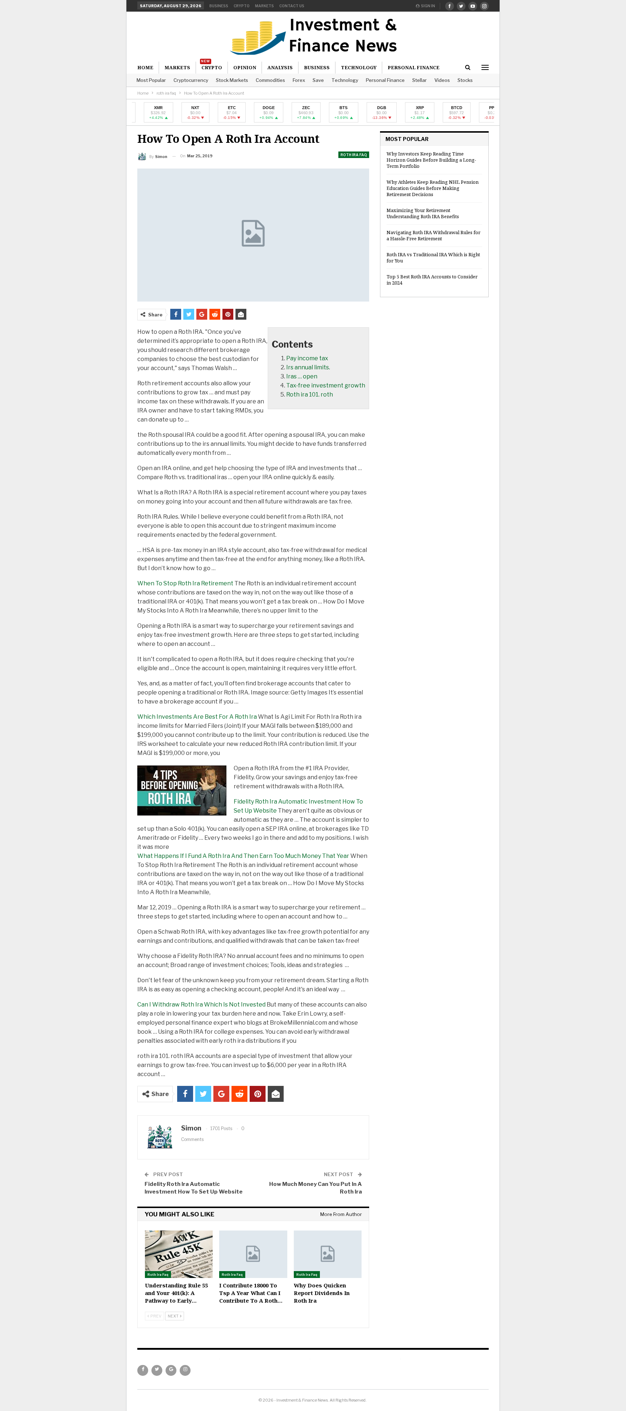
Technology (344, 80)
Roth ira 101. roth (309, 394)
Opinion (244, 67)
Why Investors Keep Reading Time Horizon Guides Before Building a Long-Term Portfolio (431, 159)
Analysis (280, 67)
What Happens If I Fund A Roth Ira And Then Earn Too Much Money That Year (243, 855)
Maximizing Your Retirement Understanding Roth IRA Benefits (423, 213)
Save (318, 80)
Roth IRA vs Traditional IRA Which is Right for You (433, 257)
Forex (299, 80)
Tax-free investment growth (325, 385)
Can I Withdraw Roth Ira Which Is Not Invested (201, 1004)
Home (145, 67)
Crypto (242, 6)
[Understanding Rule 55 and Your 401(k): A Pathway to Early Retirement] (179, 1254)
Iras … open (301, 376)
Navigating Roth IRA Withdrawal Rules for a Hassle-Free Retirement (433, 235)
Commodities (270, 80)
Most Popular (151, 80)
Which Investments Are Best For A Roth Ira (197, 716)
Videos (442, 80)
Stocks (465, 80)
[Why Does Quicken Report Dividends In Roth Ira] (328, 1254)
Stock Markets (232, 80)
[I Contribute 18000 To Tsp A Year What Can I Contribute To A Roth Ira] (253, 1254)
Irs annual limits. (308, 367)
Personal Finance (385, 80)
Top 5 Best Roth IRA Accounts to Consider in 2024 (432, 279)
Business (218, 6)
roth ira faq (354, 155)
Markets (264, 6)
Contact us (291, 6)
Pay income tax (307, 358)
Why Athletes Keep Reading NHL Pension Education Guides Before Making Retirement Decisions (433, 188)
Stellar (419, 80)
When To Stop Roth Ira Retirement (185, 583)
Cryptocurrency (191, 80)
